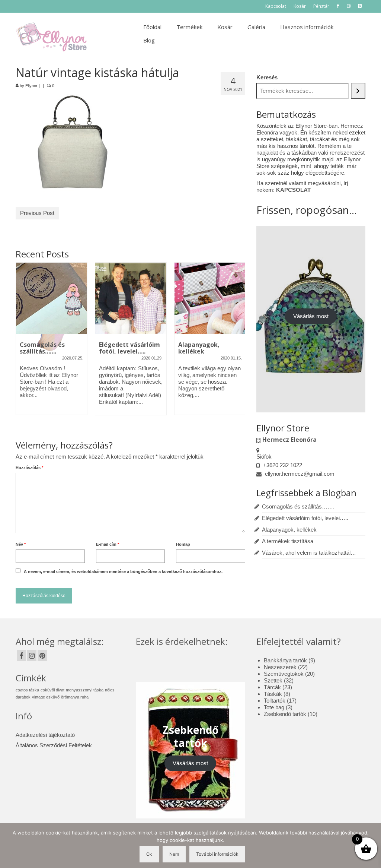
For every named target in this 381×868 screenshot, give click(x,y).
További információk (217, 854)
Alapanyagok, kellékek (289, 529)
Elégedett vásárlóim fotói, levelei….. (305, 518)
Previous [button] (22, 346)
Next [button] (238, 346)
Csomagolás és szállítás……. (298, 506)
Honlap (183, 544)
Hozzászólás (29, 467)
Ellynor (31, 85)
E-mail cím (107, 544)
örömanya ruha (75, 697)
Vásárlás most (311, 316)
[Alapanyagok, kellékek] (210, 298)
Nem (174, 854)
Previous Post (37, 213)
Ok (149, 854)
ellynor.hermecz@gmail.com (298, 474)
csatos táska (27, 690)
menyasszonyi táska (84, 690)
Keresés (267, 77)
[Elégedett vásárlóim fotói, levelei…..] (130, 298)
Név (21, 544)
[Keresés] (358, 91)
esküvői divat (52, 690)
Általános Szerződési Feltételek (54, 745)
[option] (51, 342)
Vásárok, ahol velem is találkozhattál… (309, 552)
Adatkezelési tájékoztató (45, 735)
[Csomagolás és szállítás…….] (51, 298)
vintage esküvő (46, 697)
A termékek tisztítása (287, 541)
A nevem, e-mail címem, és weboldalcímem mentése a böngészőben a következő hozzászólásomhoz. (123, 571)
